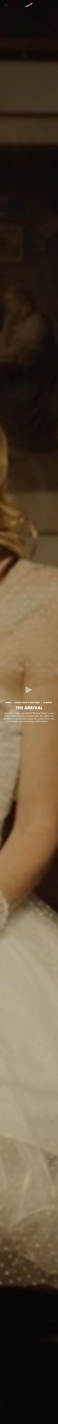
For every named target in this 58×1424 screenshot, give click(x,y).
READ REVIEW (29, 724)
